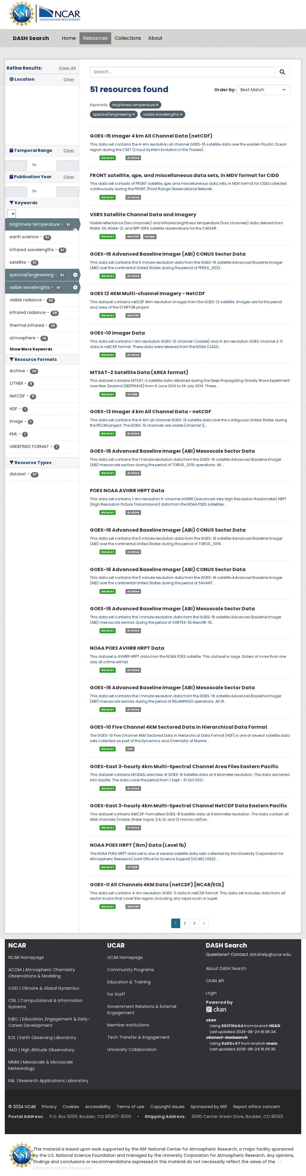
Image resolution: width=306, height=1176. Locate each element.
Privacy (49, 1107)
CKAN (216, 1009)
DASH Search (31, 38)
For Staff (116, 994)
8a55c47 (230, 1043)
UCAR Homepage (125, 957)
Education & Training (129, 982)
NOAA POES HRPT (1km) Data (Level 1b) (138, 845)
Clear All (67, 68)
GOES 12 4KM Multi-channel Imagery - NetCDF (147, 293)
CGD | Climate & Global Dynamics (43, 988)
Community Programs (130, 970)
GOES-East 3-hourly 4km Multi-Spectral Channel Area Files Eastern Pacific (184, 766)
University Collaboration (132, 1050)
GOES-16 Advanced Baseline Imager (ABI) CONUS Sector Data (168, 254)
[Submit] (282, 72)
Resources (95, 38)
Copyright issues (167, 1107)
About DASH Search (226, 968)
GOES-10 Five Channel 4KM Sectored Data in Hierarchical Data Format (178, 727)
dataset (107, 158)
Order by (224, 90)
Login (211, 993)
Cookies (71, 1107)
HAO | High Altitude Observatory (41, 1050)
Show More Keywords (31, 349)
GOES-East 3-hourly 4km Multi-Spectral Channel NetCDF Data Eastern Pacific (188, 805)
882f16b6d (232, 1026)
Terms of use (130, 1107)
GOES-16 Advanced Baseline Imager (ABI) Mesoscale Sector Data (172, 451)
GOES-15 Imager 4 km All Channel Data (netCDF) (151, 135)
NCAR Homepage (26, 957)
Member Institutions (128, 1025)
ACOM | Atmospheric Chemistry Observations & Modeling (41, 973)
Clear (68, 79)
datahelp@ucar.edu (270, 954)
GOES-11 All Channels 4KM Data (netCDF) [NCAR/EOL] (157, 884)
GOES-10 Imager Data (117, 333)
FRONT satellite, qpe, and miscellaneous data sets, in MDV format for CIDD (184, 175)
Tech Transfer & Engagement (138, 1037)
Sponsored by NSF (209, 1107)
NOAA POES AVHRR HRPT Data (127, 648)
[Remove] (157, 105)
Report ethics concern (256, 1107)
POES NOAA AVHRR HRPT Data (127, 490)
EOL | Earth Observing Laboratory (42, 1038)
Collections (128, 38)
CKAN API (215, 981)
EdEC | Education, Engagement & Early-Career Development (49, 1022)
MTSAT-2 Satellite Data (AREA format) (139, 372)
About (155, 38)
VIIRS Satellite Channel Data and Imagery (143, 214)
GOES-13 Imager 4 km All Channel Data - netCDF (150, 411)
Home (69, 38)
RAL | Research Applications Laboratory (48, 1081)
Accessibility (98, 1107)
